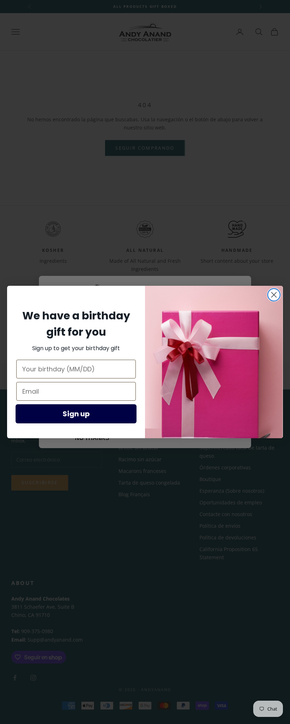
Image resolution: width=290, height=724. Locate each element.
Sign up (76, 414)
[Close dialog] (274, 295)
